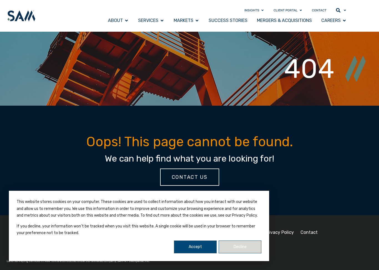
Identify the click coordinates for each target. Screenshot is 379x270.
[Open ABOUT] (126, 20)
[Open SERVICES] (162, 20)
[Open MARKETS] (197, 20)
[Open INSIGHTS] (262, 10)
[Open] (345, 10)
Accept (195, 246)
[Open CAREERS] (344, 20)
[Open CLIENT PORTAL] (300, 10)
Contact (309, 232)
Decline (240, 246)
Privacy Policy (279, 232)
